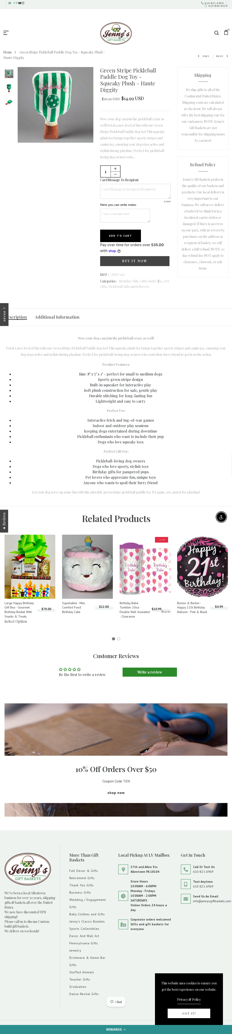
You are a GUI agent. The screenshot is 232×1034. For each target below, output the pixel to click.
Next (220, 56)
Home (7, 52)
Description (16, 317)
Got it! (189, 1013)
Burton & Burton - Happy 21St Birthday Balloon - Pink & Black (192, 607)
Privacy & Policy (189, 999)
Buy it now (134, 261)
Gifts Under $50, (152, 281)
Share (4, 316)
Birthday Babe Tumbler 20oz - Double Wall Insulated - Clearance (135, 609)
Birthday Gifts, (129, 281)
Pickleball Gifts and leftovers (129, 286)
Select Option (16, 621)
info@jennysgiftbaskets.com (212, 901)
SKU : (104, 274)
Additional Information (57, 317)
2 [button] (119, 639)
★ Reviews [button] (4, 521)
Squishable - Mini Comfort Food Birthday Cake (73, 607)
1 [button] (114, 639)
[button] (116, 1029)
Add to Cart (120, 235)
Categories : (108, 281)
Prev (206, 56)
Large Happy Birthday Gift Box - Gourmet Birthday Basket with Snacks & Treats (19, 609)
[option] (9, 74)
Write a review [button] (149, 672)
